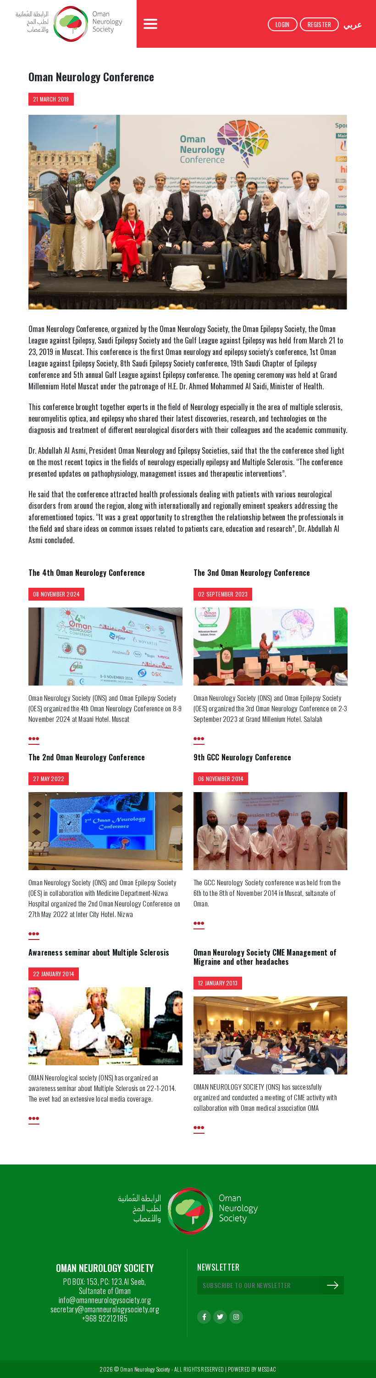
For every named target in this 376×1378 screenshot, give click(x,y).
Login (283, 24)
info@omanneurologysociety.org (105, 1299)
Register (319, 24)
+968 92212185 (104, 1318)
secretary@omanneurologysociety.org (105, 1309)
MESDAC (267, 1369)
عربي (352, 24)
